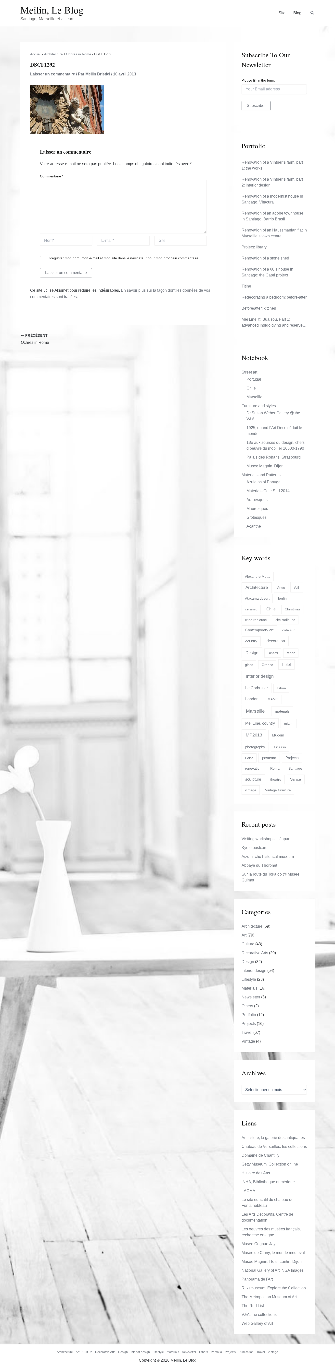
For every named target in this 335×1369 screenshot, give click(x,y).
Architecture (256, 587)
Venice (295, 779)
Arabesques (257, 500)
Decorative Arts (255, 953)
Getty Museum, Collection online (270, 1164)
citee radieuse (256, 620)
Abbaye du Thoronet (259, 865)
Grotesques (256, 517)
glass (249, 665)
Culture (248, 944)
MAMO (273, 699)
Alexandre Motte (258, 576)
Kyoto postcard (255, 848)
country (251, 641)
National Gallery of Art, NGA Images (273, 1270)
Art (296, 587)
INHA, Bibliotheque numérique (268, 1182)
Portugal (253, 379)
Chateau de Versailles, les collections (274, 1146)
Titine (246, 286)
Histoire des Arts (256, 1173)
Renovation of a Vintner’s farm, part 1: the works (272, 165)
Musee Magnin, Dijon (264, 466)
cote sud (289, 630)
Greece (267, 665)
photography (255, 747)
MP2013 (254, 735)
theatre (275, 779)
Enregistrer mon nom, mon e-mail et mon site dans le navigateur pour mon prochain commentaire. (123, 258)
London (251, 699)
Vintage (248, 1041)
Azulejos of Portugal (264, 482)
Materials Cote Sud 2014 (268, 491)
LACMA (248, 1191)
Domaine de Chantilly (260, 1155)
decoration (276, 641)
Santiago (295, 768)
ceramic (251, 609)
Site (282, 13)
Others (247, 1006)
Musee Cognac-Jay (258, 1244)
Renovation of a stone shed (265, 258)
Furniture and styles (259, 406)
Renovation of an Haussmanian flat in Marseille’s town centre (274, 233)
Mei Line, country (260, 723)
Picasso (280, 747)
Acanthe (253, 526)
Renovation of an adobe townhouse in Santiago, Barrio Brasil (272, 216)
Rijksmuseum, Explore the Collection (274, 1288)
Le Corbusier (256, 688)
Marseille (254, 397)
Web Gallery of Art (257, 1323)
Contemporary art (259, 630)
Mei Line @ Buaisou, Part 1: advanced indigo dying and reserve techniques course (272, 322)
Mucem (278, 735)
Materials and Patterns (261, 475)
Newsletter (251, 997)
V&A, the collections (259, 1314)
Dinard (273, 653)
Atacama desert (257, 598)
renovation (253, 768)
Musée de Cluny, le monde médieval (273, 1253)
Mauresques (257, 508)
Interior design (260, 676)
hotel (286, 664)
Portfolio (249, 1015)
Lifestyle (249, 979)
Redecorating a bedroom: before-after (274, 297)
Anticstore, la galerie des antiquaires (273, 1138)
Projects (292, 758)
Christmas (292, 609)
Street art (249, 372)
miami (288, 723)
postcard (269, 758)
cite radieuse (285, 620)
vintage (250, 790)
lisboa (281, 688)
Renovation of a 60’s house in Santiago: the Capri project (267, 272)
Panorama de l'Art (257, 1279)
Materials (250, 988)
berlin (282, 598)
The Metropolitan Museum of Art (269, 1297)
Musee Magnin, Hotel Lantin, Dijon (272, 1261)
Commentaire (51, 176)
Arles (281, 588)
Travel (247, 1032)
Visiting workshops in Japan (266, 839)
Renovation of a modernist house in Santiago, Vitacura (272, 199)
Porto (249, 758)
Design (251, 652)
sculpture (253, 779)
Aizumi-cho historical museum (268, 856)
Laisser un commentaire (52, 74)
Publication (246, 1352)
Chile (251, 388)
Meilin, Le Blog (51, 9)
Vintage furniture (278, 790)
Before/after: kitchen (259, 308)
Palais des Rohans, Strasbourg (273, 457)
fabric (291, 653)
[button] (312, 13)
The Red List (253, 1306)
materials (282, 711)
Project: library (254, 247)
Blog (297, 13)
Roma (275, 768)
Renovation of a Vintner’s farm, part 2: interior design (272, 182)
